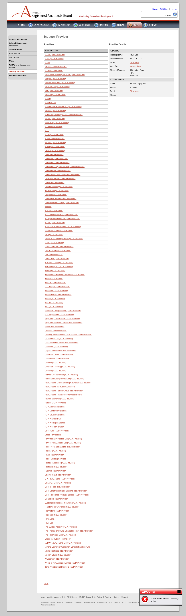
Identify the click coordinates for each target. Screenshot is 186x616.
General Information (18, 39)
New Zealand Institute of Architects (60, 387)
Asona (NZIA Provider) (55, 118)
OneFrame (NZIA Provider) (57, 431)
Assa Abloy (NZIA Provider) (57, 122)
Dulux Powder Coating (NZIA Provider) (62, 202)
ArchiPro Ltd (50, 102)
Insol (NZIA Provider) (54, 279)
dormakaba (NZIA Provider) (57, 190)
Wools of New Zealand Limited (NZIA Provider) (65, 563)
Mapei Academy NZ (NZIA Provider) (60, 351)
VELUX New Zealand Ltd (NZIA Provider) (63, 543)
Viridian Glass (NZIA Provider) (58, 555)
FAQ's (11, 61)
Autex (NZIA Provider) (54, 134)
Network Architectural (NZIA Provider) (61, 375)
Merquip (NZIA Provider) (55, 363)
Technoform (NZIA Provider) (57, 511)
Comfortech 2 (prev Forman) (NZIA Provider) (64, 166)
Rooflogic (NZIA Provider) (56, 467)
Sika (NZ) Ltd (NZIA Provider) (58, 483)
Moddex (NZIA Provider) (55, 371)
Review (108, 597)
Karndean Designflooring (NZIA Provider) (63, 311)
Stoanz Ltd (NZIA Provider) (56, 499)
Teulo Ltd (49, 523)
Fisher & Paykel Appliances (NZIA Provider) (64, 238)
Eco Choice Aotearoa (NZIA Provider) (61, 214)
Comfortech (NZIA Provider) (57, 162)
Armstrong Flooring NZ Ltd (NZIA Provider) (63, 114)
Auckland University (53, 126)
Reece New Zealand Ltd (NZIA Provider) (62, 447)
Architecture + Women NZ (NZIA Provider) (63, 106)
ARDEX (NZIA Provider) (55, 110)
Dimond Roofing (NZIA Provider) (59, 186)
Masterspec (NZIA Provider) (57, 359)
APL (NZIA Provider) (54, 90)
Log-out (174, 9)
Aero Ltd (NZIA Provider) (55, 66)
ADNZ (47, 62)
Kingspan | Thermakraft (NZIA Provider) (62, 319)
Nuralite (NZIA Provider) (55, 403)
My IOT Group (85, 597)
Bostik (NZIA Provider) (54, 138)
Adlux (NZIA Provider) (54, 58)
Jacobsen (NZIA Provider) (56, 291)
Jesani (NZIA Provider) (55, 299)
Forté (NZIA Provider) (54, 242)
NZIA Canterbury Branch (55, 411)
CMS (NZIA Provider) (54, 154)
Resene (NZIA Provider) (55, 451)
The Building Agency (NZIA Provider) (61, 527)
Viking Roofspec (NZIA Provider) (59, 551)
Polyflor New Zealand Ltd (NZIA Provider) (63, 443)
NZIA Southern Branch (54, 415)
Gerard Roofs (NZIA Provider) (58, 250)
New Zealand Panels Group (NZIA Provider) (64, 391)
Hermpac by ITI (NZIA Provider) (59, 267)
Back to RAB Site (159, 9)
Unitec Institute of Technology (58, 539)
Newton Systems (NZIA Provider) (59, 399)
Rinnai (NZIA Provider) (54, 455)
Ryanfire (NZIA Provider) (55, 471)
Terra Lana (49, 519)
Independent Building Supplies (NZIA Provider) (65, 275)
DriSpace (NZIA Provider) (56, 194)
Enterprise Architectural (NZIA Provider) (62, 218)
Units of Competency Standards (18, 44)
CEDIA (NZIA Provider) (55, 150)
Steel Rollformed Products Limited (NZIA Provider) (67, 495)
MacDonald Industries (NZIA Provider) (61, 343)
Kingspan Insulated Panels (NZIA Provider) (63, 323)
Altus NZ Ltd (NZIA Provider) (57, 86)
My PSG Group (70, 597)
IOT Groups (14, 57)
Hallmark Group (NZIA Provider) (59, 263)
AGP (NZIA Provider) (54, 70)
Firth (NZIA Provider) (54, 234)
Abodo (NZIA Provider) (55, 54)
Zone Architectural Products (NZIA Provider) (64, 567)
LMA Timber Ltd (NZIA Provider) (59, 339)
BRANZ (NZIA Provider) (55, 142)
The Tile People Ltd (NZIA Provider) (60, 535)
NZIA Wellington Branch (55, 423)
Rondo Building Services (55, 459)
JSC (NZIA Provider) (54, 307)
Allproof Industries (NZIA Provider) (60, 82)
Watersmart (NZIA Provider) (57, 559)
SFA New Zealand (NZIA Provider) (60, 479)
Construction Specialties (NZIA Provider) (62, 174)
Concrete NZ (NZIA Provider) (57, 170)
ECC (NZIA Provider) (54, 210)
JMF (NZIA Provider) (54, 303)
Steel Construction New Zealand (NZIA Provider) (66, 491)
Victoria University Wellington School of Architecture (67, 547)
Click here (134, 62)
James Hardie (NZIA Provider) (58, 295)
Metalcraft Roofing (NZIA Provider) (60, 367)
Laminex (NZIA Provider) (55, 331)
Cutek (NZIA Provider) (54, 182)
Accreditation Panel (18, 75)
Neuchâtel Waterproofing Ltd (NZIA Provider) (64, 379)
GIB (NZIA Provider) (53, 254)
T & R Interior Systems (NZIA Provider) (62, 507)
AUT (47, 130)
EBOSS (48, 206)
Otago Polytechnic (53, 435)
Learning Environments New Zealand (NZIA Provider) (68, 335)
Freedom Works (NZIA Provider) (59, 246)
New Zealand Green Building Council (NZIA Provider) (68, 383)
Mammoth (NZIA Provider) (56, 347)
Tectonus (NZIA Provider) (56, 515)
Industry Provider (17, 71)
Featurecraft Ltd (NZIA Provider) (59, 230)
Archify (48, 98)
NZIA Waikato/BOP (53, 419)
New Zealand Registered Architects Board (63, 395)
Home (42, 597)
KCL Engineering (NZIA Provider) (59, 315)
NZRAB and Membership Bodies (20, 66)
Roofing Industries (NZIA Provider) (60, 463)
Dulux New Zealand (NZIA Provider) (60, 198)
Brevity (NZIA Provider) (55, 146)
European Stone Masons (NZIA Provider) (63, 226)
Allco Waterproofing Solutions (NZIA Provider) (65, 74)
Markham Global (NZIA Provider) (59, 355)
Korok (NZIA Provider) (54, 327)
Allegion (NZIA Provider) (55, 78)
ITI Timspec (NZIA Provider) (57, 287)
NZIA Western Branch (54, 427)
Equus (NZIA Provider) (55, 222)
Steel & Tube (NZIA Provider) (57, 487)
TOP (46, 583)
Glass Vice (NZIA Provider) (57, 259)
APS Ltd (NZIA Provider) (55, 94)
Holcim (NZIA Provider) (55, 271)
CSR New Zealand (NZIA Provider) (60, 178)
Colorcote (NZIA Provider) (56, 158)
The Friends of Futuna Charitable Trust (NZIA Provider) (69, 531)
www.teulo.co (135, 66)
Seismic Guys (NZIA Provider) (58, 475)
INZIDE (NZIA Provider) (55, 283)
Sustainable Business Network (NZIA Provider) (65, 503)
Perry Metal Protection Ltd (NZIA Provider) (63, 439)
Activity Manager (54, 597)
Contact (124, 597)
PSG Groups (14, 53)
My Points (98, 597)
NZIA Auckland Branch (54, 407)
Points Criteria (15, 50)
